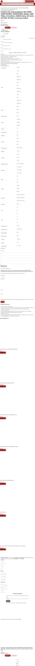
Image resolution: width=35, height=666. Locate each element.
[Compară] (1, 544)
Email (7, 597)
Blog (1, 569)
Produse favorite (3, 592)
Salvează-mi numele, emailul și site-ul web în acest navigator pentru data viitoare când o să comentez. (17, 299)
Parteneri (2, 565)
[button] (3, 549)
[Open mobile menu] (1, 1)
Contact (2, 568)
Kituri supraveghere (3, 576)
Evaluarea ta (3, 275)
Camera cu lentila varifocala (23, 7)
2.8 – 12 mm (19, 245)
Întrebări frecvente (3, 563)
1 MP (17, 242)
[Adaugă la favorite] (6, 544)
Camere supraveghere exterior (13, 7)
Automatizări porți (3, 579)
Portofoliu (2, 566)
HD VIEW (6, 24)
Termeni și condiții (3, 584)
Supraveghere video (4, 7)
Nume (2, 289)
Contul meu (2, 590)
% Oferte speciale (3, 573)
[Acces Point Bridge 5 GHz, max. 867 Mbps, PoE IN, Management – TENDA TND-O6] (17, 529)
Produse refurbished (4, 574)
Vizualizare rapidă (3, 544)
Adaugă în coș (8, 27)
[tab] (10, 53)
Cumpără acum (14, 27)
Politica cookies (3, 587)
